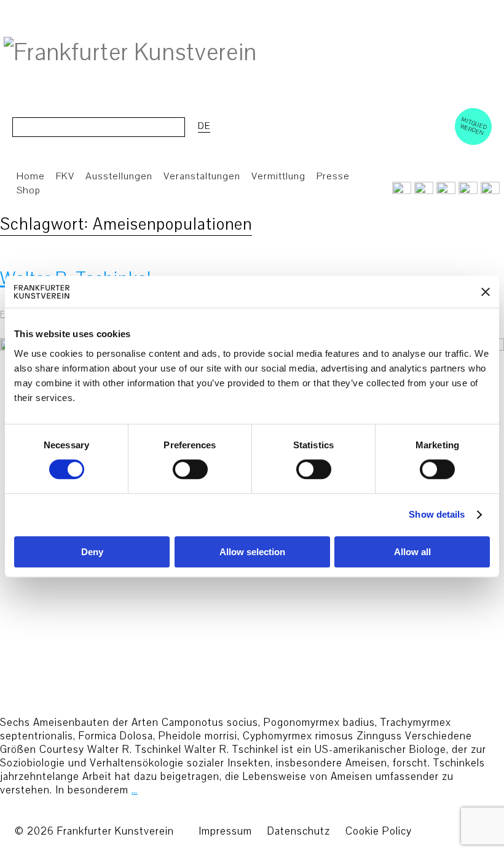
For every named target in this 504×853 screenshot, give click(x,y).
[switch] (190, 470)
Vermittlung (278, 176)
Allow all (412, 552)
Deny (92, 552)
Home (31, 176)
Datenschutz (298, 831)
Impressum (225, 831)
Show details (437, 515)
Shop (29, 190)
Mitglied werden (474, 126)
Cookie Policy (378, 831)
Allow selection (252, 552)
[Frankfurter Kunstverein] (130, 53)
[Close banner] (485, 291)
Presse (333, 176)
